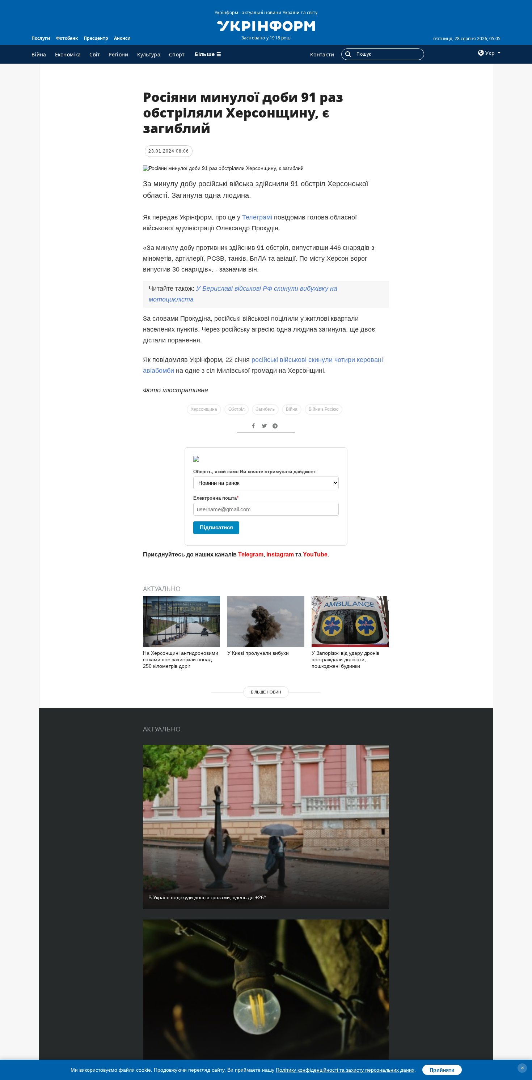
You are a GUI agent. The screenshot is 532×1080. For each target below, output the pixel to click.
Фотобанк (67, 38)
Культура (148, 54)
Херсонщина (204, 409)
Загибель (265, 409)
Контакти (322, 54)
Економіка (68, 54)
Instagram (280, 554)
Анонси (122, 38)
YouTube (315, 554)
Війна (38, 54)
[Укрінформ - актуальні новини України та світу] (265, 25)
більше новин (266, 692)
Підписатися (216, 527)
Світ (94, 54)
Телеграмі (258, 217)
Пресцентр (96, 38)
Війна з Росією (323, 409)
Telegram (250, 554)
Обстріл (236, 409)
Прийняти (442, 1070)
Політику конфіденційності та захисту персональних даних (345, 1070)
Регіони (118, 54)
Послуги (40, 38)
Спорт (177, 54)
